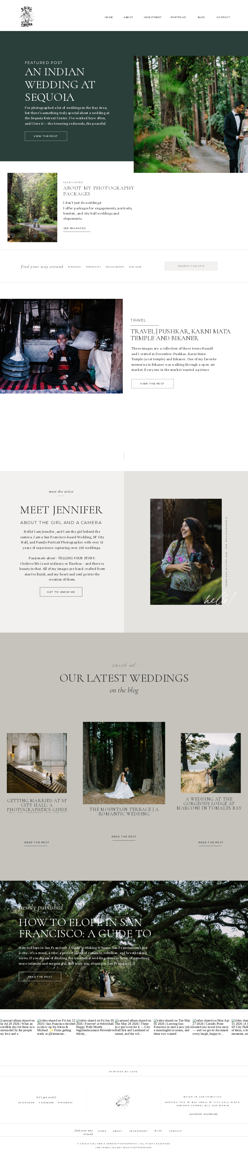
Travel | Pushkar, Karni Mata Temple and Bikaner (180, 334)
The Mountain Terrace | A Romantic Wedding (124, 812)
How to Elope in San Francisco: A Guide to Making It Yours (85, 933)
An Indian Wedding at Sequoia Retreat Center (73, 91)
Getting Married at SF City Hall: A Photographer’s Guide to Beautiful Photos (37, 807)
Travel (138, 320)
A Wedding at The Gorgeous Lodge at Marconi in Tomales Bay (209, 803)
